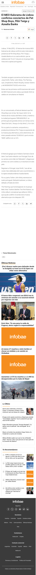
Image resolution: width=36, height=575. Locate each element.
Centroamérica (18, 522)
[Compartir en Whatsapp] (7, 38)
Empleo (22, 536)
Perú (11, 522)
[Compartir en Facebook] (11, 38)
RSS (18, 526)
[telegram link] (23, 509)
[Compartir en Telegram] (23, 38)
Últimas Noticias (27, 522)
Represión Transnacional (15, 6)
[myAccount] (33, 2)
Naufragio (29, 6)
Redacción (15, 536)
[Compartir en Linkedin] (19, 38)
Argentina (7, 546)
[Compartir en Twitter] (15, 38)
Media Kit (18, 550)
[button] (2, 2)
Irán (24, 6)
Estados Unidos (27, 518)
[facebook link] (8, 509)
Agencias (4, 11)
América (7, 518)
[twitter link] (12, 509)
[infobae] (18, 2)
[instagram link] (16, 509)
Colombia (13, 518)
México (6, 522)
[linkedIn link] (27, 509)
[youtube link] (20, 509)
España (19, 518)
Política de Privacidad (25, 560)
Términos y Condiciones (11, 560)
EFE (4, 257)
